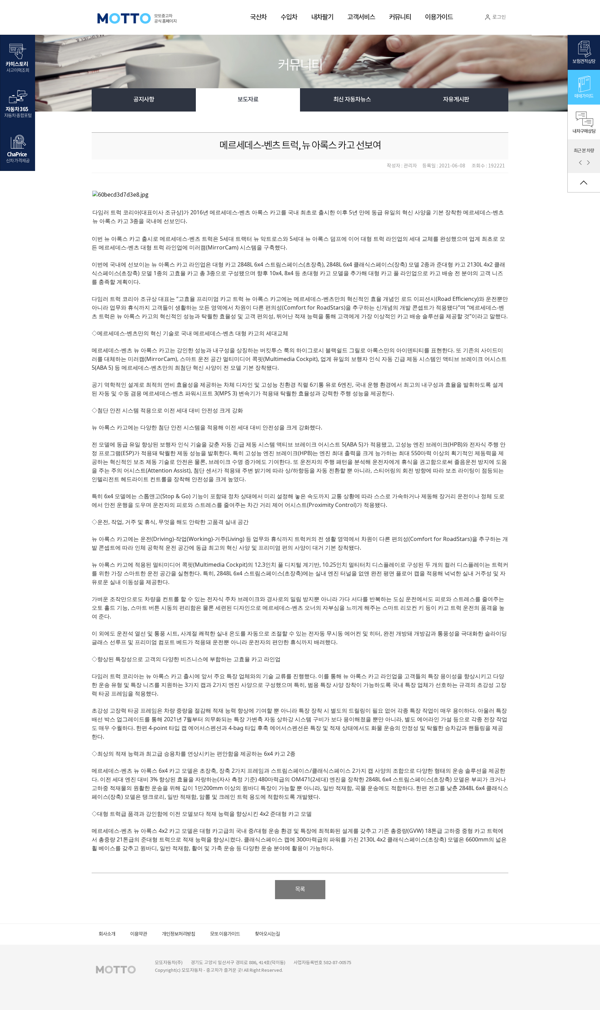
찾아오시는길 (267, 934)
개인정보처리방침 (178, 934)
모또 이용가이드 (225, 934)
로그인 (498, 17)
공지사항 (143, 99)
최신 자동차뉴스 (352, 99)
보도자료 (248, 99)
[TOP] (584, 182)
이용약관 (138, 934)
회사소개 (107, 934)
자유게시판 (456, 99)
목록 (300, 889)
